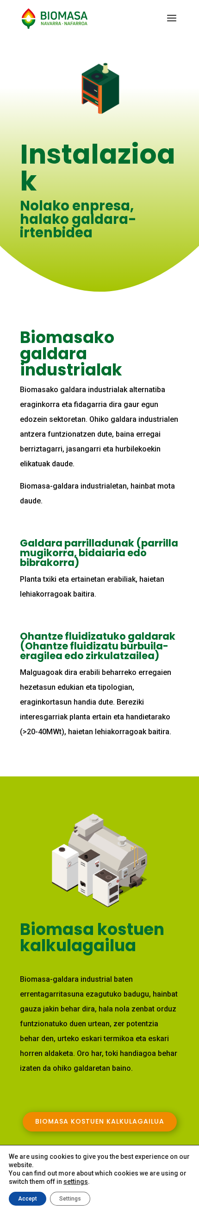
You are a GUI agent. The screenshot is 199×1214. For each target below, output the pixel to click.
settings (75, 1181)
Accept (27, 1198)
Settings (70, 1198)
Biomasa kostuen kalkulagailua (99, 1121)
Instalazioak (97, 170)
